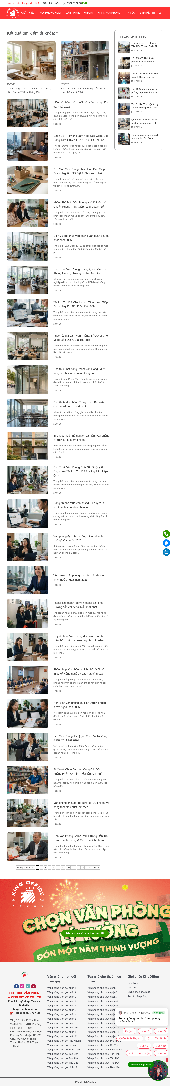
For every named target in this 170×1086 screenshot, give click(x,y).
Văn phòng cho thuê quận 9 (102, 1023)
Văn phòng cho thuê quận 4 (102, 1001)
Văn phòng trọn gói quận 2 (61, 992)
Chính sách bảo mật (139, 991)
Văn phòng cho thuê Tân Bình (103, 1053)
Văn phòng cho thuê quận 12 (103, 1036)
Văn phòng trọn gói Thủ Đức (62, 1062)
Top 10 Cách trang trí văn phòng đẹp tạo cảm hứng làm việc (144, 91)
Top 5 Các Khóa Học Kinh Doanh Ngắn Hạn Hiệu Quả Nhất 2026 (144, 75)
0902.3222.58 (76, 3)
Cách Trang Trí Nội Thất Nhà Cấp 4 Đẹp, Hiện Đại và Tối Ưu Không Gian (29, 90)
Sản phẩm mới (51, 3)
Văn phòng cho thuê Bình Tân (103, 1067)
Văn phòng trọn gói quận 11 (62, 1031)
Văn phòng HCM (50, 12)
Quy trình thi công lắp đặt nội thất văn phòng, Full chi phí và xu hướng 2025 (144, 121)
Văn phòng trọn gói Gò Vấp (62, 1045)
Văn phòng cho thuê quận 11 (103, 1031)
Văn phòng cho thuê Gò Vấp (102, 1045)
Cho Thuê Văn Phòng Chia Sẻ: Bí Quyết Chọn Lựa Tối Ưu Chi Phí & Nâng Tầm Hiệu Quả (80, 471)
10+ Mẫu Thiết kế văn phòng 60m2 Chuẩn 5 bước (142, 60)
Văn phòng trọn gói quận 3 (61, 996)
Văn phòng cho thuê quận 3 (102, 996)
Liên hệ (145, 12)
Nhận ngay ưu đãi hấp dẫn (83, 933)
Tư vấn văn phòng (137, 996)
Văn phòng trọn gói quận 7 (61, 1014)
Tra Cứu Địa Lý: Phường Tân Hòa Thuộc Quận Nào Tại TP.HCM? (145, 45)
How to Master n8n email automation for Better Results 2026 (144, 137)
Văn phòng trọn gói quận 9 (61, 1023)
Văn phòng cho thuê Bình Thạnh (104, 1049)
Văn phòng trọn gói (79, 12)
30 (73, 867)
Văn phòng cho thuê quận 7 (102, 1014)
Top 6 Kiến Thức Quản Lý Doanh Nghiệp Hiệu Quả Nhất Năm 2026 (144, 106)
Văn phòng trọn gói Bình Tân (62, 1067)
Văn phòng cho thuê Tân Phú (103, 1058)
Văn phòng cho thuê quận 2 (102, 992)
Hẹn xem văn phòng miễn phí (22, 3)
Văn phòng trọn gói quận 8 (61, 1018)
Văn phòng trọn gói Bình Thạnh (64, 1049)
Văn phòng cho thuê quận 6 (102, 1009)
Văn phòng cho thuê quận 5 (102, 1005)
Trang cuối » (92, 867)
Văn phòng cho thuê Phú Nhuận (104, 1040)
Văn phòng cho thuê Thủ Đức (103, 1062)
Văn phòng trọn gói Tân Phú (62, 1058)
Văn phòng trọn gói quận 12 (62, 1036)
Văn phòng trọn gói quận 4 (61, 1001)
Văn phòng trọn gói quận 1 (61, 987)
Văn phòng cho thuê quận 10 (103, 1027)
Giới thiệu (27, 12)
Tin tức (130, 12)
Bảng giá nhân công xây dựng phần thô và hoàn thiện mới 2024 (83, 90)
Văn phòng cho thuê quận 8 (102, 1018)
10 (63, 867)
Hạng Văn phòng (109, 12)
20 (68, 867)
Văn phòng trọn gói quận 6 (61, 1009)
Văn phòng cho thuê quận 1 (102, 987)
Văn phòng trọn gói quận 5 (61, 1005)
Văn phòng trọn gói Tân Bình (62, 1053)
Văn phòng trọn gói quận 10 (62, 1027)
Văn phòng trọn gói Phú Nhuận (64, 1040)
